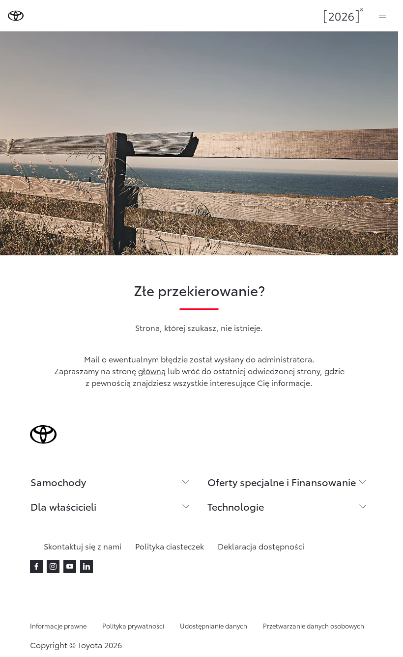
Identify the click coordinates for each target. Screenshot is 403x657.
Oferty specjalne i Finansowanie (281, 481)
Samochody (58, 481)
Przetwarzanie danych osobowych (313, 625)
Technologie (235, 506)
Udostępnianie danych (213, 625)
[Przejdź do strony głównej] (16, 16)
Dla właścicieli (63, 506)
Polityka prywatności (133, 625)
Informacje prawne (58, 625)
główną (152, 370)
